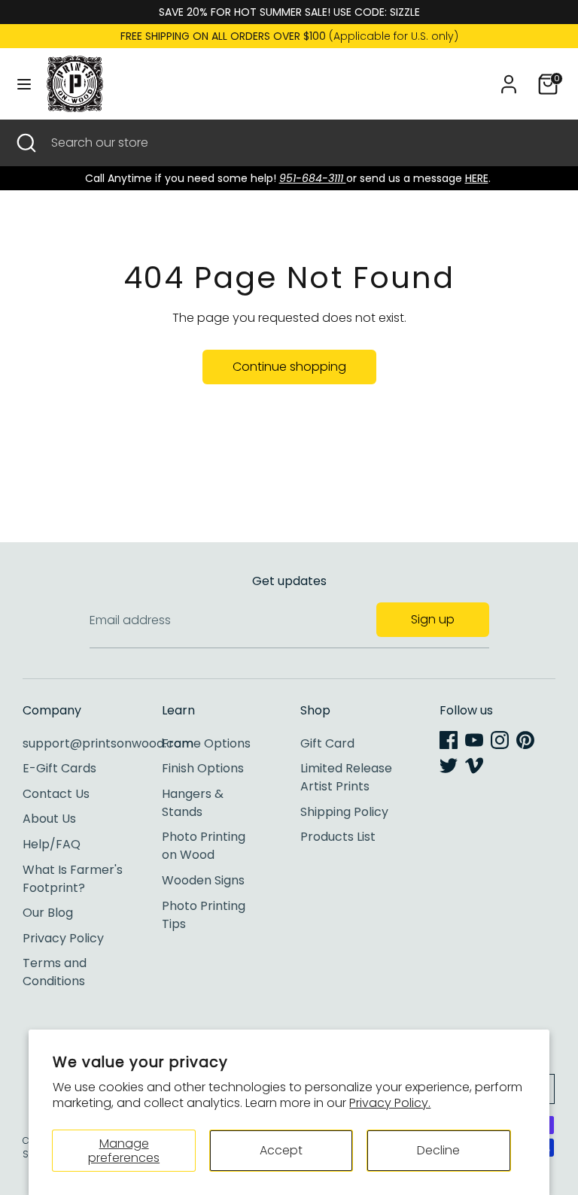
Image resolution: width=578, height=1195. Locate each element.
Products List (338, 836)
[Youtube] (474, 740)
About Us (49, 818)
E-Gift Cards (59, 768)
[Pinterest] (525, 740)
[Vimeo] (474, 766)
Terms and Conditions (55, 972)
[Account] (509, 77)
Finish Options (203, 768)
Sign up (433, 619)
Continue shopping (289, 366)
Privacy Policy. (389, 1103)
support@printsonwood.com (108, 743)
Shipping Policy (344, 811)
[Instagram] (500, 740)
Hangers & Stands (193, 802)
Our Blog (48, 912)
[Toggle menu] (24, 84)
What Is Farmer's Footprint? (73, 878)
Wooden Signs (203, 880)
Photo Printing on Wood (203, 845)
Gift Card (327, 743)
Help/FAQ (52, 844)
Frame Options (206, 743)
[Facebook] (449, 740)
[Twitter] (449, 766)
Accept (281, 1150)
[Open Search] (25, 143)
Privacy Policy (63, 938)
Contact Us (56, 793)
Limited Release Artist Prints (346, 777)
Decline (438, 1150)
